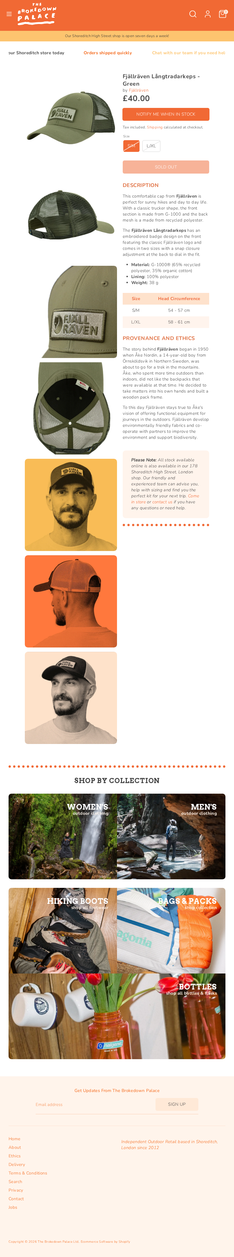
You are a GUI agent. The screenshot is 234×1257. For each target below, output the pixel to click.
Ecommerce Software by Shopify (105, 1242)
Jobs (13, 1207)
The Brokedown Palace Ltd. (58, 1242)
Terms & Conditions (28, 1173)
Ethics (15, 1156)
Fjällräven (138, 90)
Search (15, 1181)
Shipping (155, 127)
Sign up (177, 1104)
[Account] (207, 11)
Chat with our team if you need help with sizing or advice (168, 53)
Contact (16, 1199)
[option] (117, 36)
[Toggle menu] (9, 14)
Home (15, 1139)
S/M (131, 146)
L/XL (151, 146)
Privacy (16, 1190)
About (15, 1147)
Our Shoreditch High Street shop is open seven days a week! (117, 36)
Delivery (17, 1164)
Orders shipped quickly (64, 53)
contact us (162, 502)
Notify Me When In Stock (165, 114)
